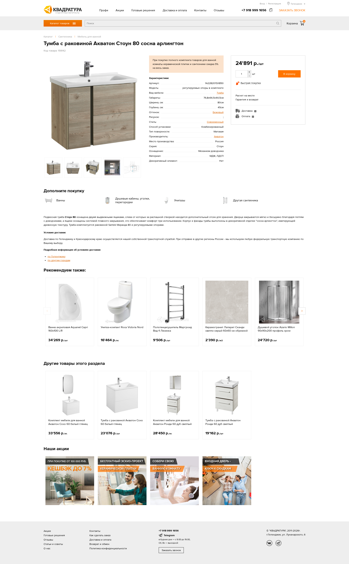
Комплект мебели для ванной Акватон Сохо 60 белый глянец (68, 422)
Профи (103, 10)
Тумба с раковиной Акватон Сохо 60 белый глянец (122, 422)
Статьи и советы (53, 544)
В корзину (289, 73)
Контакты (200, 10)
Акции (120, 10)
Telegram (169, 535)
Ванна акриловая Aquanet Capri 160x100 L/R (68, 329)
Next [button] (138, 104)
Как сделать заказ (100, 535)
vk (269, 543)
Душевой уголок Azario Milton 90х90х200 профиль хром (276, 329)
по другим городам (59, 260)
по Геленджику (56, 256)
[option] (93, 104)
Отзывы (219, 10)
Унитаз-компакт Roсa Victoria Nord (122, 327)
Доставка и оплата (175, 10)
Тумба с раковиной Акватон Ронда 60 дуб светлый (222, 422)
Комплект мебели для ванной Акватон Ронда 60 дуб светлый (172, 422)
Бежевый (218, 112)
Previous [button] (47, 104)
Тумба (220, 92)
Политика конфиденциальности (108, 548)
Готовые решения (143, 10)
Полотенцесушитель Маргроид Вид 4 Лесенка (172, 329)
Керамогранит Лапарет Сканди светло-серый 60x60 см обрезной (226, 329)
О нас (47, 548)
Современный (215, 121)
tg (278, 543)
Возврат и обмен (99, 544)
